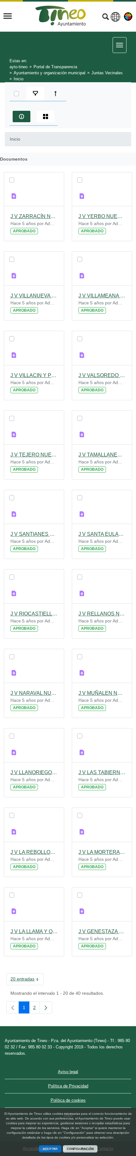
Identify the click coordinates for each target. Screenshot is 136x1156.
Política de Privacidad (68, 1086)
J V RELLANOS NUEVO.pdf (102, 613)
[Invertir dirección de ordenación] (57, 94)
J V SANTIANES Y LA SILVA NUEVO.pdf (34, 534)
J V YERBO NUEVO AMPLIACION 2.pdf (102, 216)
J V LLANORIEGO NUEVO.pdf (34, 772)
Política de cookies (68, 1100)
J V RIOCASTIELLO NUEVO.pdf (34, 613)
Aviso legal (68, 1071)
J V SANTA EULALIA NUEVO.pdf (102, 534)
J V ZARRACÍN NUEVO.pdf (34, 216)
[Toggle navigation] (7, 16)
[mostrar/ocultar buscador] (105, 17)
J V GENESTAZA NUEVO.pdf (102, 931)
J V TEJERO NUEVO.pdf (34, 454)
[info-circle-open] (21, 116)
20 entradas (27, 980)
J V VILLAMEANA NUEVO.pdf (102, 295)
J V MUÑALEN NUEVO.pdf (102, 693)
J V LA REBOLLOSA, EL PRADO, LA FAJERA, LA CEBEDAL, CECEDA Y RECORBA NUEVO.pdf (34, 852)
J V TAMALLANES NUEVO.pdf (102, 454)
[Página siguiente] (46, 1007)
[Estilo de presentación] (45, 116)
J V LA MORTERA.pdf (102, 852)
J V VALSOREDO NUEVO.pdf (102, 375)
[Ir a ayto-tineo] (60, 16)
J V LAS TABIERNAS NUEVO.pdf (102, 772)
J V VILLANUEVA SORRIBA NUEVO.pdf (34, 295)
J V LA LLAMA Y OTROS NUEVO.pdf (34, 931)
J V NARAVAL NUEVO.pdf (34, 693)
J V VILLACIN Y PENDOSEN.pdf (34, 375)
